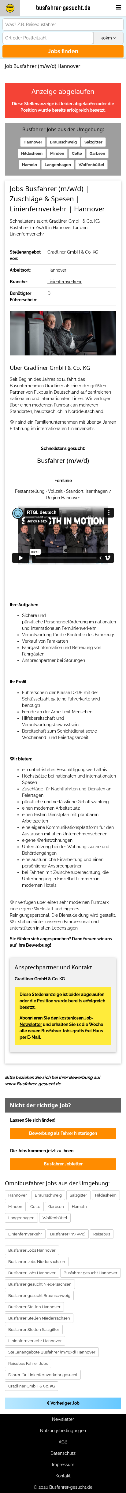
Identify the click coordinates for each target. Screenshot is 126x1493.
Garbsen (97, 153)
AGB (63, 1441)
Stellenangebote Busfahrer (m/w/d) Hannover (51, 1352)
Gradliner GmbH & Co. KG (72, 252)
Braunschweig (63, 142)
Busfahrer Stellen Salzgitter (33, 1329)
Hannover (33, 142)
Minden (57, 153)
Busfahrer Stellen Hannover (34, 1307)
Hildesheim (32, 153)
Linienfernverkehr (64, 281)
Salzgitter (93, 142)
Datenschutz (63, 1453)
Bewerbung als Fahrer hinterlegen (63, 1133)
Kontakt (63, 1475)
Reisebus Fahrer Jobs (28, 1363)
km (107, 37)
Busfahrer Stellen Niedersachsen (39, 1318)
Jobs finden (63, 51)
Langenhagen (58, 164)
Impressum (63, 1464)
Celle (77, 153)
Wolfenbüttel (91, 164)
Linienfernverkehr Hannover (35, 1341)
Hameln (29, 164)
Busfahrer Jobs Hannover (32, 1250)
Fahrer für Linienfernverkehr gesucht (42, 1374)
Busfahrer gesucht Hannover (90, 1273)
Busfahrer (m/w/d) (67, 1234)
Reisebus (101, 1234)
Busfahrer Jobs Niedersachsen (36, 1261)
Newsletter (63, 1419)
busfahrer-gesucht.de (63, 8)
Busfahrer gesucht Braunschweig (39, 1295)
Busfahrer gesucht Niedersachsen (40, 1284)
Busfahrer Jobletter (63, 1163)
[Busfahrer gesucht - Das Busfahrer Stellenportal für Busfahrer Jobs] (10, 8)
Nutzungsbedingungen (63, 1430)
